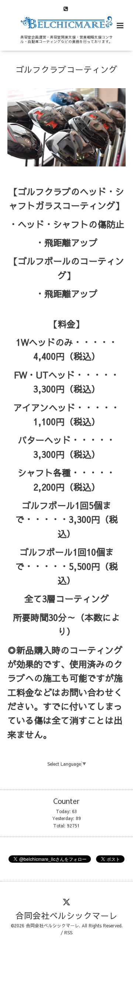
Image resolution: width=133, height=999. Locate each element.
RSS (68, 932)
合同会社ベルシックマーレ (66, 915)
